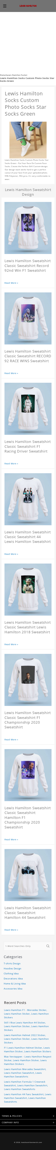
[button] (5, 6)
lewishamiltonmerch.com (31, 1142)
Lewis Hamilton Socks (16, 75)
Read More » (11, 282)
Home (3, 75)
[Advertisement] (28, 41)
